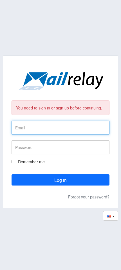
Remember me (31, 161)
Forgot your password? (88, 197)
